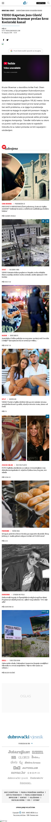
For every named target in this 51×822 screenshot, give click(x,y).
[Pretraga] (48, 3)
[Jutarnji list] (19, 752)
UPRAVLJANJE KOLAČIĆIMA (25, 807)
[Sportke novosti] (13, 757)
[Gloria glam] (21, 762)
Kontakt (23, 797)
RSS (28, 800)
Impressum (13, 797)
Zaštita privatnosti (14, 795)
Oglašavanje (34, 797)
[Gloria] (13, 762)
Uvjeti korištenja (11, 792)
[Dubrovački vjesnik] (18, 778)
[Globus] (24, 757)
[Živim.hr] (35, 757)
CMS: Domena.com (32, 815)
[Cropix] (33, 772)
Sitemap (36, 800)
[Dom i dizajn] (17, 767)
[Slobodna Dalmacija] (37, 752)
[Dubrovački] (25, 3)
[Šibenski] (25, 783)
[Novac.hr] (18, 772)
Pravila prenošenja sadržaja (32, 792)
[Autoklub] (30, 767)
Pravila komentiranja (33, 795)
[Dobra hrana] (33, 762)
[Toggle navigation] (3, 3)
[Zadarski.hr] (37, 778)
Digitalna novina (18, 800)
